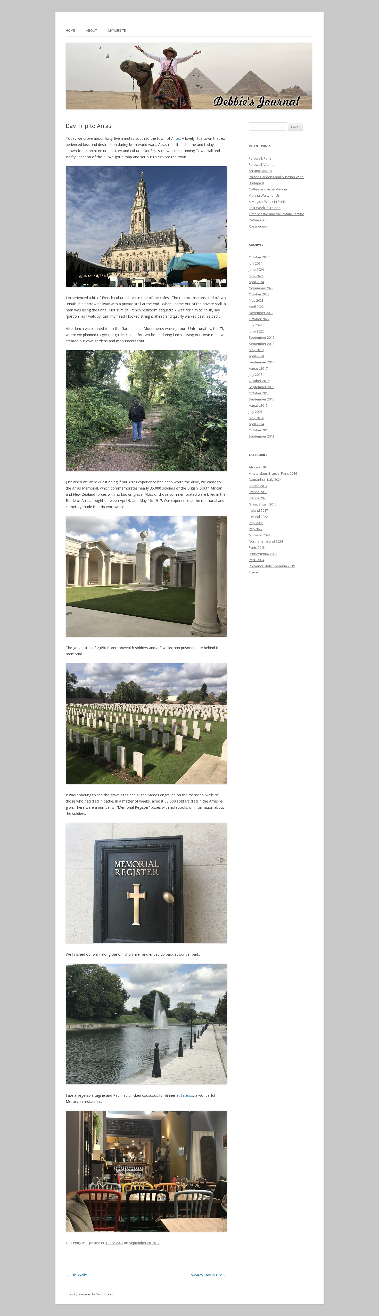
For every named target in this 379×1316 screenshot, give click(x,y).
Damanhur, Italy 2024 (265, 479)
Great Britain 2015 (263, 504)
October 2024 (259, 257)
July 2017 (255, 374)
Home (70, 30)
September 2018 (261, 343)
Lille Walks (77, 1275)
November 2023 (261, 288)
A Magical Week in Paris (267, 201)
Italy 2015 (256, 522)
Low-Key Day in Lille (207, 1275)
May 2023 (256, 300)
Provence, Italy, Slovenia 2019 (272, 566)
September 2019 (261, 337)
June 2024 (256, 269)
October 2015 (259, 393)
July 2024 (255, 263)
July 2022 (255, 325)
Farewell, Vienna (262, 164)
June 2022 (256, 331)
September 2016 (261, 387)
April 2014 (256, 424)
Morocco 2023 (259, 535)
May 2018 (256, 349)
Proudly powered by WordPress (89, 1294)
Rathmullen (258, 220)
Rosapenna (258, 226)
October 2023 (259, 294)
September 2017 (261, 362)
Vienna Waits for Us (264, 195)
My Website (117, 30)
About (91, 30)
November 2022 (261, 312)
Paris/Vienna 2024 (263, 553)
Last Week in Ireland (265, 207)
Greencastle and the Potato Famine (276, 214)
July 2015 (255, 411)
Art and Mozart (260, 170)
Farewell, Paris (260, 158)
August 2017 (258, 368)
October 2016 (259, 380)
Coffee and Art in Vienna (268, 189)
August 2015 (258, 405)
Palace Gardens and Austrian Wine (276, 177)
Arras (175, 138)
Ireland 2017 (258, 510)
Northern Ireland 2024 (266, 541)
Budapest (256, 183)
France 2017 (114, 1242)
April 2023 (256, 306)
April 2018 (256, 356)
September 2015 (261, 399)
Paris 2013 (257, 547)
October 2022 (259, 319)
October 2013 (259, 430)
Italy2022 (255, 529)
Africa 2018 (257, 467)
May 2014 (256, 417)
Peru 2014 (256, 559)
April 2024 (256, 282)
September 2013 (261, 436)
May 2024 (256, 275)
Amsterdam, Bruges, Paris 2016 (273, 473)
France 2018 (258, 492)
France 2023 (258, 498)
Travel (254, 572)
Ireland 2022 (258, 516)
